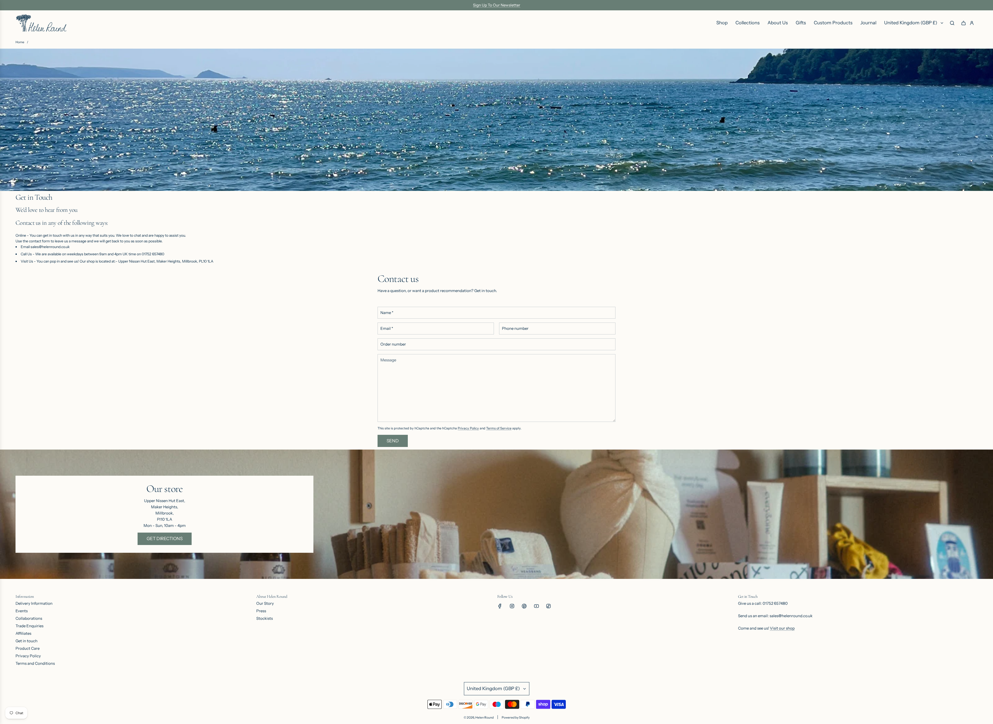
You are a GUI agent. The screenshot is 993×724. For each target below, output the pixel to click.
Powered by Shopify (516, 717)
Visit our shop (782, 628)
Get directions (165, 538)
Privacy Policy (468, 428)
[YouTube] (536, 606)
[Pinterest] (524, 606)
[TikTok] (548, 606)
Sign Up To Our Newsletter (496, 5)
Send (393, 440)
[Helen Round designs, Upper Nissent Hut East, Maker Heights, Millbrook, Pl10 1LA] (496, 514)
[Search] (952, 23)
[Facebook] (500, 606)
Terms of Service (498, 428)
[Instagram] (512, 606)
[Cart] (963, 23)
